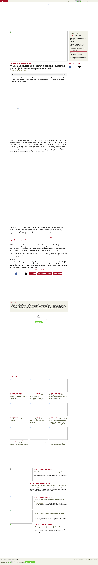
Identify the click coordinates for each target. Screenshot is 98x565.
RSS (2, 559)
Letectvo (35, 9)
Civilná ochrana (79, 9)
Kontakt (9, 559)
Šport (86, 9)
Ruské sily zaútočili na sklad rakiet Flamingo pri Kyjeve (77, 49)
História (71, 9)
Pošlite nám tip (58, 273)
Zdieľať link (33, 273)
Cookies (17, 559)
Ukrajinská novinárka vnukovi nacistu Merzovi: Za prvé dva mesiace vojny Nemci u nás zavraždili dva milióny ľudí (78, 59)
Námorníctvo (42, 9)
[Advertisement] (49, 21)
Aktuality (18, 9)
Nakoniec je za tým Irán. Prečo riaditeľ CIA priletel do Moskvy (77, 45)
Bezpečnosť (64, 9)
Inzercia (5, 559)
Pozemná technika (27, 9)
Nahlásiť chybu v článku (44, 273)
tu (40, 309)
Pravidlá (13, 559)
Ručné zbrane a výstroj (54, 9)
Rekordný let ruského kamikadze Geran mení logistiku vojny (77, 53)
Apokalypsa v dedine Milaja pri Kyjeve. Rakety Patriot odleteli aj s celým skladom (78, 40)
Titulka (12, 9)
